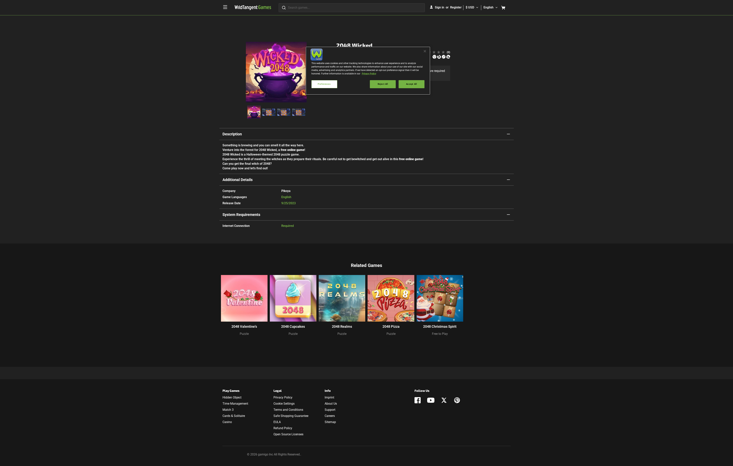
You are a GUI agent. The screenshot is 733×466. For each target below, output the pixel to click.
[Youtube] (430, 400)
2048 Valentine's (244, 326)
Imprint (329, 397)
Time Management (235, 403)
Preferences (324, 84)
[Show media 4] (298, 112)
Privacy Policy (282, 397)
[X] (444, 400)
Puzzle (244, 334)
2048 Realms (342, 326)
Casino (227, 422)
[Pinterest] (457, 400)
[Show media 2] (269, 112)
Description (232, 134)
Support (330, 410)
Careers (330, 416)
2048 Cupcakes (293, 326)
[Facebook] (418, 400)
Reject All (383, 84)
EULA (277, 422)
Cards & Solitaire (233, 416)
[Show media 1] (254, 112)
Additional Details (237, 179)
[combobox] (352, 7)
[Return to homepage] (253, 8)
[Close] (425, 51)
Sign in (439, 7)
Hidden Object (231, 397)
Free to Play (440, 334)
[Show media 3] (284, 112)
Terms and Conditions (288, 410)
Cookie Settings (284, 403)
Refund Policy (282, 428)
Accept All (411, 84)
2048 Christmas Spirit (439, 326)
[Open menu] (225, 7)
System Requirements (241, 214)
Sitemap (330, 422)
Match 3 (228, 410)
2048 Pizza (391, 326)
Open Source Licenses (288, 434)
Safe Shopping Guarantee (290, 416)
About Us (331, 403)
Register (456, 7)
